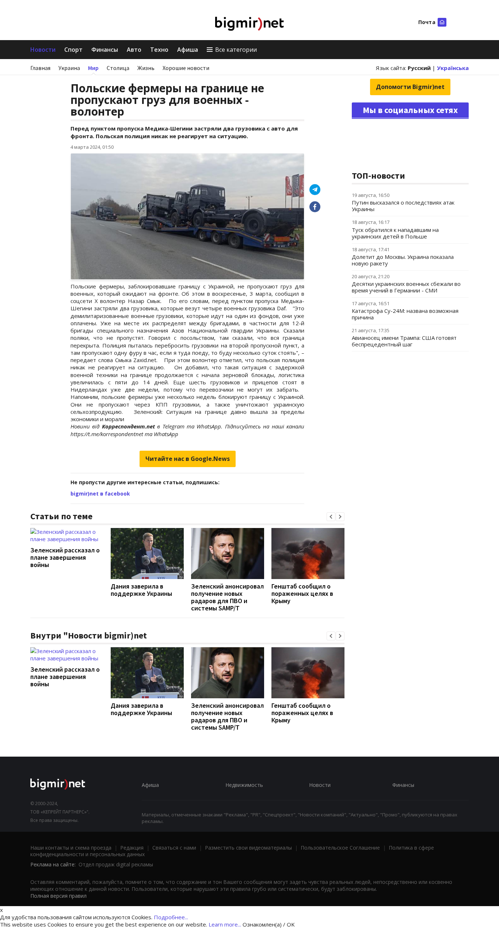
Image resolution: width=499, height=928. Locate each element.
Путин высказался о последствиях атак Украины (403, 206)
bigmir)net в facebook (100, 493)
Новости (43, 50)
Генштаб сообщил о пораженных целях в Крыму (302, 593)
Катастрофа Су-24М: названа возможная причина (405, 314)
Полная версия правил (58, 895)
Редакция (132, 847)
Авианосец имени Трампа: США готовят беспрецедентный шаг (404, 341)
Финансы (104, 50)
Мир (93, 67)
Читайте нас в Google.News (187, 459)
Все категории (236, 50)
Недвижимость (244, 784)
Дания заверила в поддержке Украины (141, 590)
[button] (331, 516)
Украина (69, 67)
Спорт (73, 50)
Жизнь (146, 67)
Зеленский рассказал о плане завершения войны (65, 557)
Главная (40, 67)
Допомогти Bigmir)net (410, 87)
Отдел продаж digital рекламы (116, 864)
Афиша (187, 50)
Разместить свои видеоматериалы (248, 847)
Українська (453, 67)
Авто (134, 50)
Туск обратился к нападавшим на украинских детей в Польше (395, 233)
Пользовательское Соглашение (340, 847)
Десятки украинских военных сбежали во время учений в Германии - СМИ (406, 287)
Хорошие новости (186, 67)
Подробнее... (171, 917)
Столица (118, 67)
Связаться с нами (174, 847)
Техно (159, 50)
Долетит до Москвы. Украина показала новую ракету (403, 260)
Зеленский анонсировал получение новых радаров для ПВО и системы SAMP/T (227, 597)
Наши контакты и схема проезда (70, 847)
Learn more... (225, 924)
